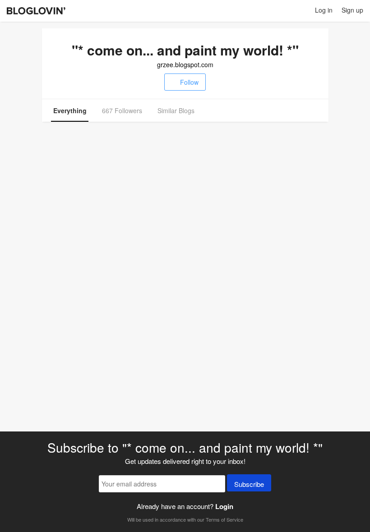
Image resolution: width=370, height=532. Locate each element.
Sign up (352, 9)
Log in (324, 9)
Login (224, 506)
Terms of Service (224, 519)
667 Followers (122, 110)
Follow (189, 82)
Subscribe (249, 484)
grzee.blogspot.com (185, 64)
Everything (70, 110)
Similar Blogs (175, 110)
